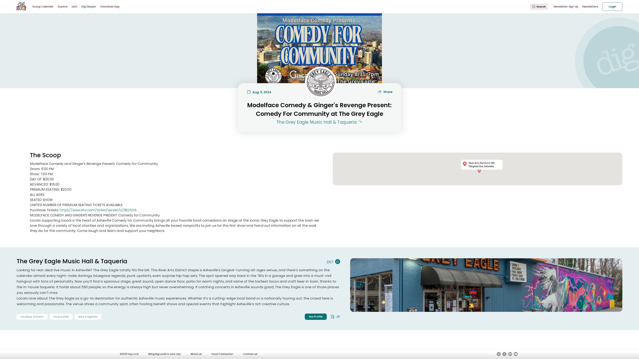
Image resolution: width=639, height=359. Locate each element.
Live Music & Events (32, 316)
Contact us (250, 354)
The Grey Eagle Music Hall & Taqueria (316, 122)
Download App (110, 6)
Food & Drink (61, 316)
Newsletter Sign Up (565, 6)
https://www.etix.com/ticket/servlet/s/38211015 (98, 210)
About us (196, 354)
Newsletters (590, 6)
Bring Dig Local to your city (164, 354)
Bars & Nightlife (88, 316)
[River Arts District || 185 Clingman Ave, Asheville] (480, 171)
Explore (63, 6)
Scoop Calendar (43, 6)
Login (612, 6)
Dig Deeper (88, 6)
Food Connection (222, 354)
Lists (74, 6)
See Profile (316, 316)
